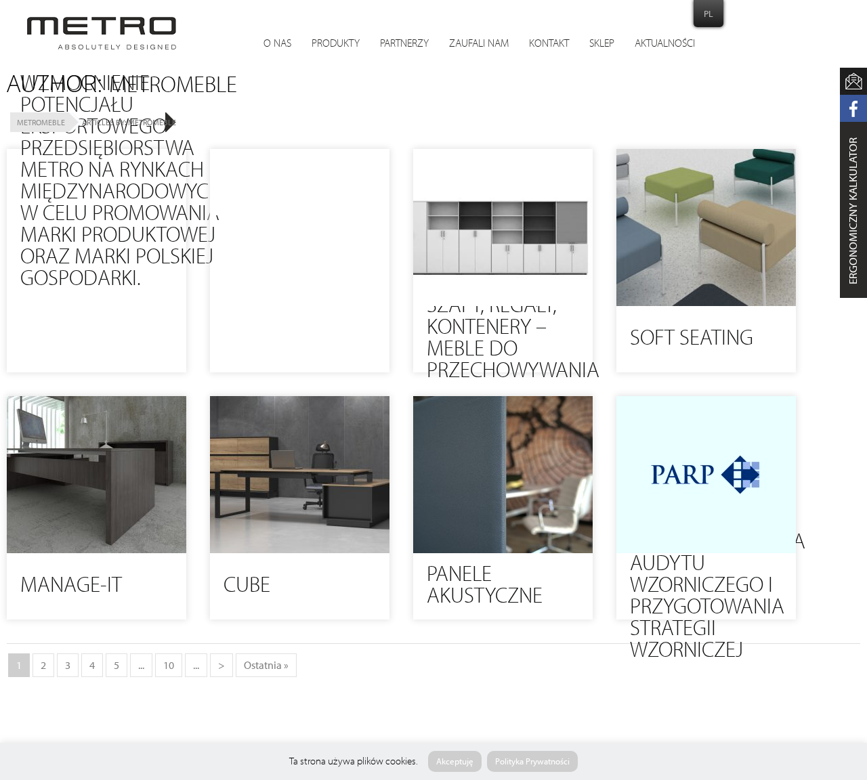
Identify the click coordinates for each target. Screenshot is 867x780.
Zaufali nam (479, 44)
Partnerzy (404, 44)
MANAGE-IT (71, 586)
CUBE (247, 586)
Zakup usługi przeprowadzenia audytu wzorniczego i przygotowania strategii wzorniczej (717, 586)
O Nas (277, 44)
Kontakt (549, 44)
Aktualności (665, 44)
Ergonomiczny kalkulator (853, 210)
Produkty (336, 44)
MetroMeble (41, 122)
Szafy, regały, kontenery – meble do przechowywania (513, 339)
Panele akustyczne (485, 586)
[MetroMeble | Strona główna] (101, 33)
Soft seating (691, 339)
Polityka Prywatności (532, 761)
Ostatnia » (266, 665)
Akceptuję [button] (454, 761)
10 (168, 665)
